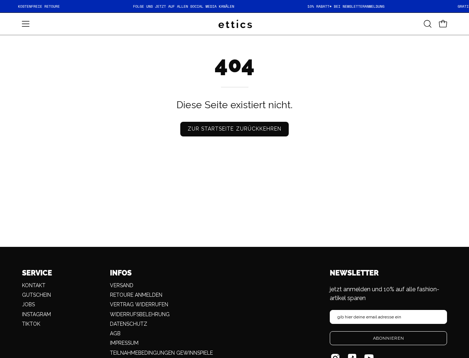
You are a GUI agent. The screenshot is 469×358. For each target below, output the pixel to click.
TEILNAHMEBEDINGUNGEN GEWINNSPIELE (161, 353)
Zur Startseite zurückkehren (234, 129)
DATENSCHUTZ (128, 324)
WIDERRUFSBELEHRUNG (140, 314)
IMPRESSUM (124, 343)
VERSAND (121, 285)
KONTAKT (33, 285)
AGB (115, 333)
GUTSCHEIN (36, 295)
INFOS (121, 273)
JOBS (28, 304)
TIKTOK (31, 324)
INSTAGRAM (36, 314)
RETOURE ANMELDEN (136, 295)
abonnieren (388, 338)
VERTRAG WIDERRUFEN (139, 304)
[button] (427, 24)
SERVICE (37, 273)
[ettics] (234, 23)
